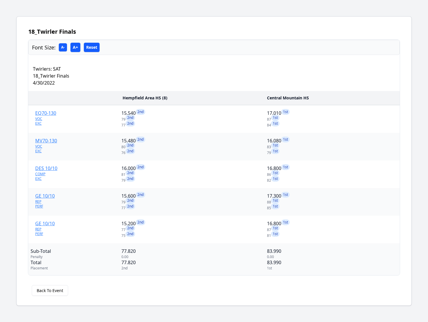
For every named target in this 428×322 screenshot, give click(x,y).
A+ (75, 47)
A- (63, 47)
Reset (91, 47)
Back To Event (50, 290)
